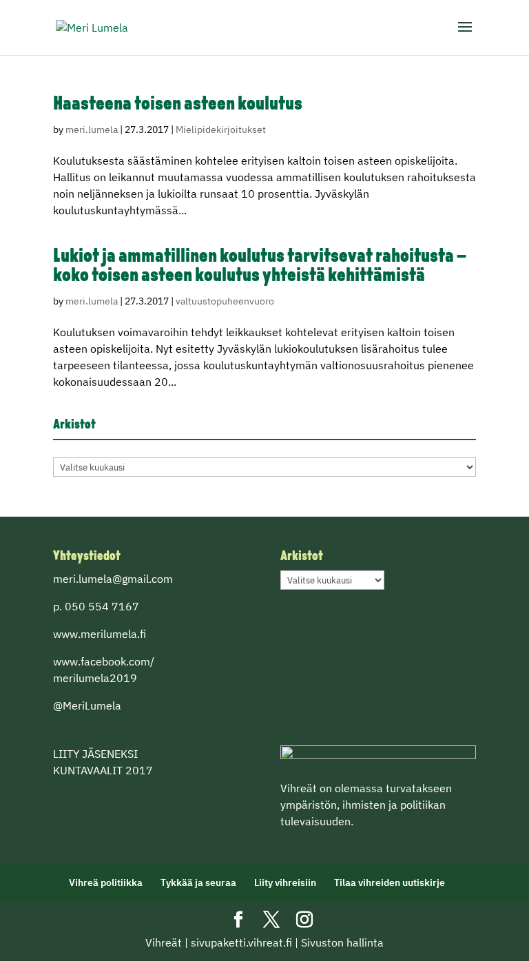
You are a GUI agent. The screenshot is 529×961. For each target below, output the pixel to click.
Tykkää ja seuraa (198, 882)
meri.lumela (91, 129)
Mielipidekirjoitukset (221, 129)
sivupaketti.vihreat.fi (241, 942)
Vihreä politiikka (106, 882)
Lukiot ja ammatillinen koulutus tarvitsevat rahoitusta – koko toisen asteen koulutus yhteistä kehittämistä (259, 266)
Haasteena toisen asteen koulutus (177, 104)
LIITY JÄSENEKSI (95, 754)
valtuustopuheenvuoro (225, 301)
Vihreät (163, 942)
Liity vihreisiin (285, 882)
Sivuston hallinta (342, 942)
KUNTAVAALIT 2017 (103, 770)
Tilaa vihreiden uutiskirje (389, 882)
